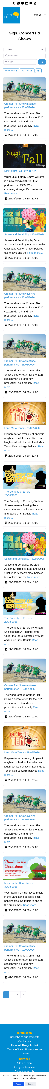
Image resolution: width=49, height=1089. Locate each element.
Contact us (24, 1041)
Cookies (24, 1053)
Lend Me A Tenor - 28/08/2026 (22, 428)
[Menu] (45, 15)
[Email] (31, 3)
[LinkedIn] (26, 3)
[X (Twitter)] (18, 3)
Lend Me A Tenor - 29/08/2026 (22, 752)
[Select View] (38, 70)
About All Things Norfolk (24, 1045)
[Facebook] (14, 3)
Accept (18, 1084)
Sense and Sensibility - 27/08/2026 (24, 234)
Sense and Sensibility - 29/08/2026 (24, 558)
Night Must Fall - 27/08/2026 (20, 171)
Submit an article (24, 1071)
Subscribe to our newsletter (24, 1037)
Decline (30, 1084)
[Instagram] (22, 3)
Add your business (24, 1067)
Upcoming (26, 71)
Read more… (12, 193)
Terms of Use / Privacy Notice (24, 1049)
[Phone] (35, 3)
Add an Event (24, 1063)
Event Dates (10, 71)
